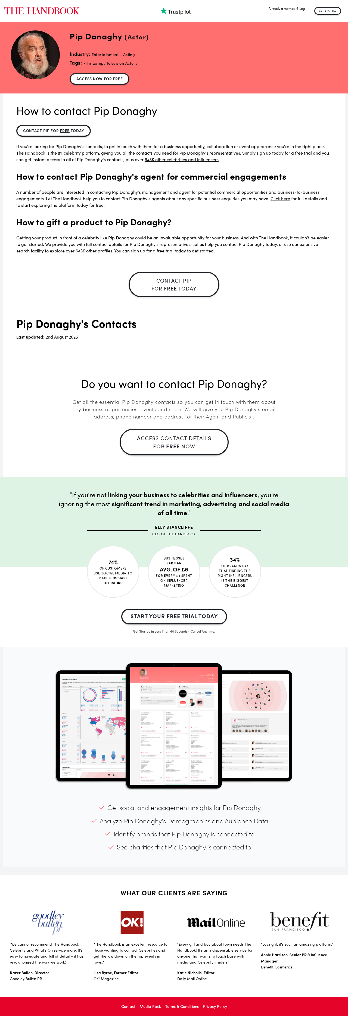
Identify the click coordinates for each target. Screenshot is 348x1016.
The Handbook (273, 237)
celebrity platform (81, 153)
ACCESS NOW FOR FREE (99, 78)
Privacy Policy (215, 1006)
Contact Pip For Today (53, 130)
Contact (128, 1006)
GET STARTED (328, 10)
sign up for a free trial (152, 251)
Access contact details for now (174, 442)
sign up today (270, 153)
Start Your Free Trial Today (174, 616)
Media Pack (150, 1006)
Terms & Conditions (182, 1006)
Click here (280, 198)
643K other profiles (94, 251)
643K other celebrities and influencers (182, 159)
